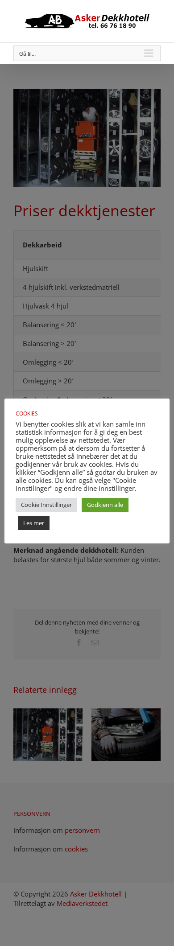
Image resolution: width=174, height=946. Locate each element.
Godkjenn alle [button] (105, 505)
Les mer (33, 523)
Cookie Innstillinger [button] (46, 505)
